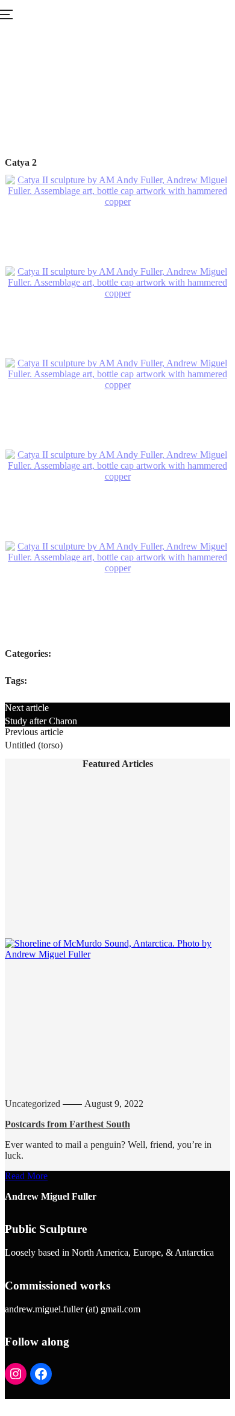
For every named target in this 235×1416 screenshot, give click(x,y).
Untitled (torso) (34, 745)
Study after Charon (41, 721)
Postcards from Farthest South (67, 1124)
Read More (26, 1176)
